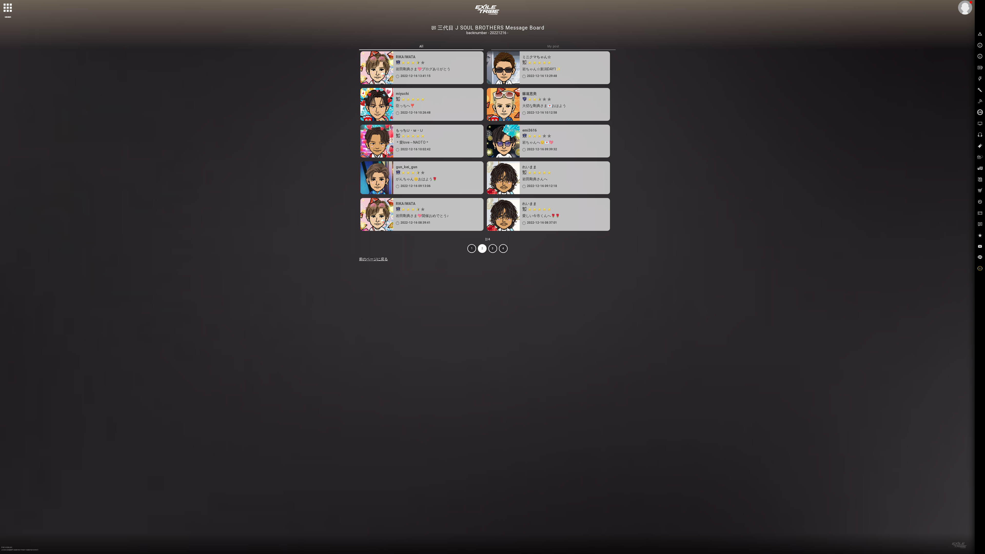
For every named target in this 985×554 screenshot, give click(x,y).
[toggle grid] (8, 8)
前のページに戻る (373, 259)
